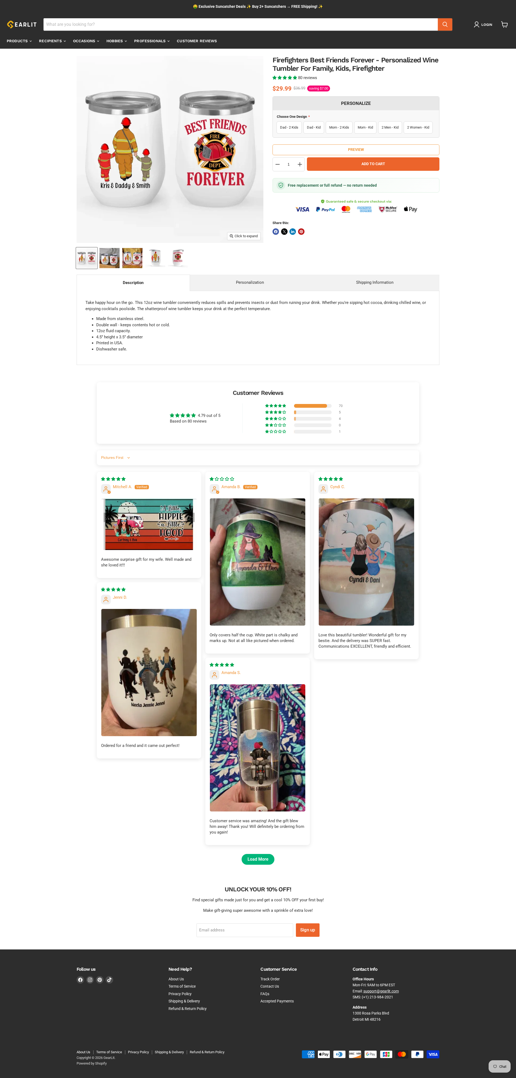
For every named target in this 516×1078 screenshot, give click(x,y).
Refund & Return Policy (188, 1008)
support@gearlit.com (381, 991)
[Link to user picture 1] (149, 524)
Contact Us (269, 986)
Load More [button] (258, 859)
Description (133, 282)
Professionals (150, 41)
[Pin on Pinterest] (301, 231)
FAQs (264, 994)
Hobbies (115, 41)
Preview (356, 149)
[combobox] (241, 24)
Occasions (84, 41)
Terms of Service (182, 986)
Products (18, 41)
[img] (113, 479)
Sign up (307, 929)
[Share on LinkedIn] (292, 231)
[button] (285, 77)
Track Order (270, 979)
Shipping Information (374, 282)
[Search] (445, 24)
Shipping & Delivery (184, 1001)
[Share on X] (284, 231)
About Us (176, 979)
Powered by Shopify (92, 1063)
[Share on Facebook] (276, 231)
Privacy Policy (180, 994)
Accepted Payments (277, 1001)
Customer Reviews (197, 41)
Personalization (250, 282)
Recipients (51, 41)
